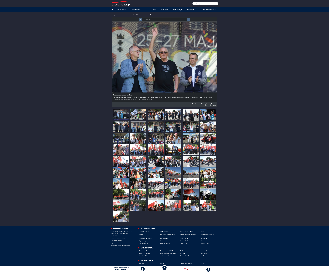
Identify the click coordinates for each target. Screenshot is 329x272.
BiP (113, 243)
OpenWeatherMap (126, 245)
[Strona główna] (112, 9)
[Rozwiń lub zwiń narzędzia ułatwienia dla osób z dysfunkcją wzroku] (208, 269)
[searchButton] (188, 19)
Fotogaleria (115, 15)
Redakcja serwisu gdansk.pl (118, 238)
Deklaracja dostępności (117, 240)
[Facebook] (143, 269)
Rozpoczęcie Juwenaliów (128, 15)
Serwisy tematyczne (207, 9)
